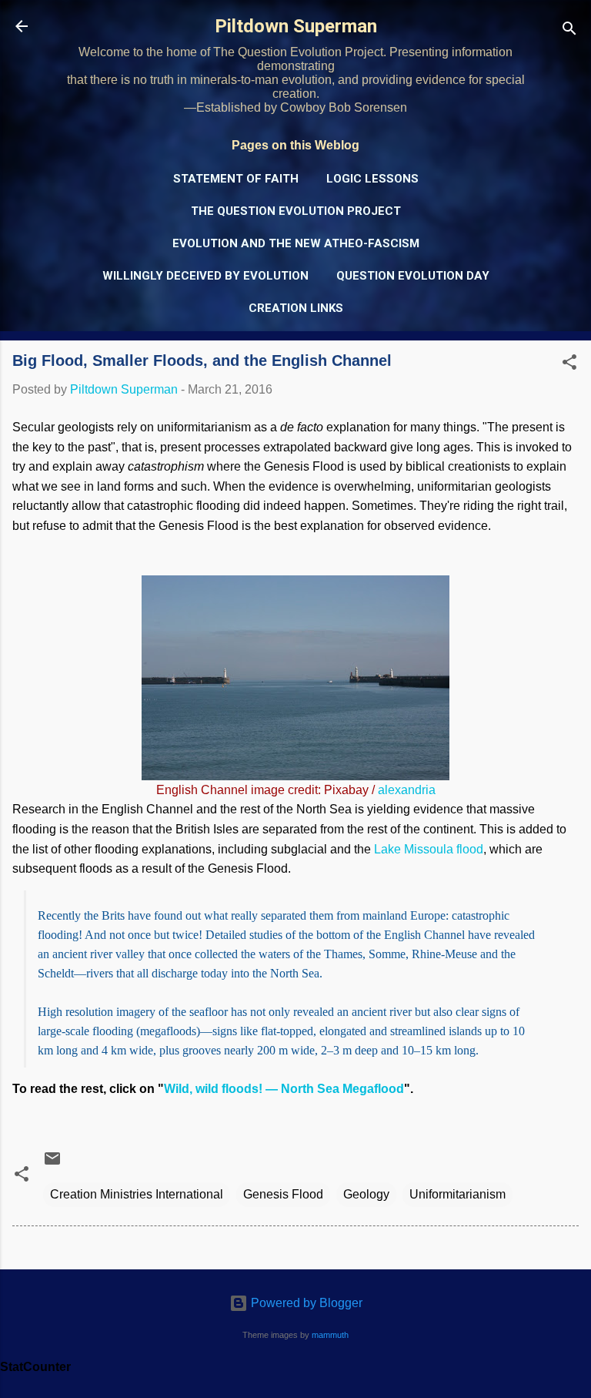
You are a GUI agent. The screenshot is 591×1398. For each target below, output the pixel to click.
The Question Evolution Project (296, 211)
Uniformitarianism (457, 1194)
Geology (366, 1194)
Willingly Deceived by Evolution (205, 276)
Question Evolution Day (412, 276)
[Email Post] (52, 1163)
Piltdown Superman (296, 26)
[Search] (569, 31)
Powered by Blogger (305, 1302)
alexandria (407, 789)
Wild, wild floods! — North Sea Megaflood (284, 1088)
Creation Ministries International (136, 1194)
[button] (569, 365)
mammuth (330, 1334)
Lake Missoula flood (428, 849)
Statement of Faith (236, 179)
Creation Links (296, 308)
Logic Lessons (372, 179)
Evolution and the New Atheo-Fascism (295, 243)
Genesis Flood (283, 1194)
